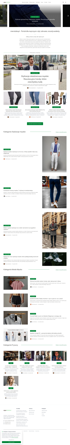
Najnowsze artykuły (25, 2)
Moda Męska (38, 2)
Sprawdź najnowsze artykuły (35, 123)
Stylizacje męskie (32, 2)
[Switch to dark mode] (66, 2)
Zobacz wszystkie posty (61, 132)
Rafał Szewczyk (31, 412)
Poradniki (45, 2)
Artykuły (18, 408)
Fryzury (42, 2)
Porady (49, 2)
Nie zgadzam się (11, 439)
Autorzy (30, 408)
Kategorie (44, 408)
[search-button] (63, 2)
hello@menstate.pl (7, 423)
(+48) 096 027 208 (7, 422)
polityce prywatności (15, 437)
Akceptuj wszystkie (11, 442)
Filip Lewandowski (32, 410)
